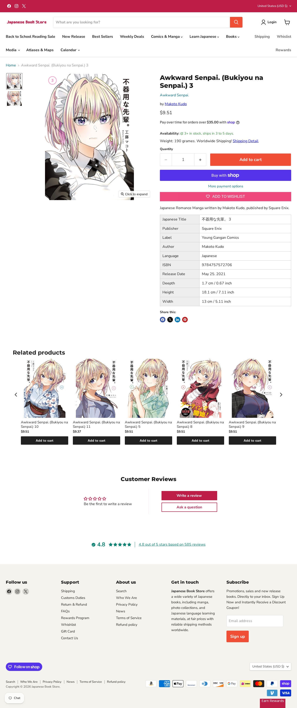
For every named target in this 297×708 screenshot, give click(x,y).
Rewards (283, 50)
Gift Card (68, 631)
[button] (269, 22)
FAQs (65, 611)
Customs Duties (73, 597)
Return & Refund (74, 604)
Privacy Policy (127, 604)
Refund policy (126, 624)
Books (232, 36)
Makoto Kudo (176, 104)
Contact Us (69, 638)
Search (121, 591)
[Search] (236, 22)
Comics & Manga (166, 36)
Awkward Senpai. (174, 95)
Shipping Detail (245, 141)
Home (11, 65)
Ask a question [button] (189, 507)
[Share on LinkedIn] (177, 319)
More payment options (225, 186)
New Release (73, 36)
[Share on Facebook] (162, 319)
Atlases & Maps (40, 50)
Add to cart (44, 440)
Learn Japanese (203, 36)
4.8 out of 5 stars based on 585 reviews (172, 544)
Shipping (262, 36)
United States (272, 6)
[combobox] (141, 22)
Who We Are (126, 597)
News (120, 611)
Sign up (237, 636)
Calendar (69, 50)
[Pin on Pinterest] (185, 319)
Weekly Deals (132, 36)
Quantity (166, 149)
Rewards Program (75, 618)
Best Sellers (102, 36)
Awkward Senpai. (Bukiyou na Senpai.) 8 (200, 424)
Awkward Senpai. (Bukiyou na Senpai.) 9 (252, 424)
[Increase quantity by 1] (200, 159)
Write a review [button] (189, 495)
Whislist (284, 36)
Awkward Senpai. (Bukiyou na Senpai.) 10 (44, 424)
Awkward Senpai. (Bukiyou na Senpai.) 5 (148, 424)
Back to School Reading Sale (30, 36)
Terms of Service (129, 618)
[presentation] (16, 394)
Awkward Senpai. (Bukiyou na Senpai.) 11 (96, 424)
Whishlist (68, 624)
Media (11, 50)
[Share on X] (170, 319)
